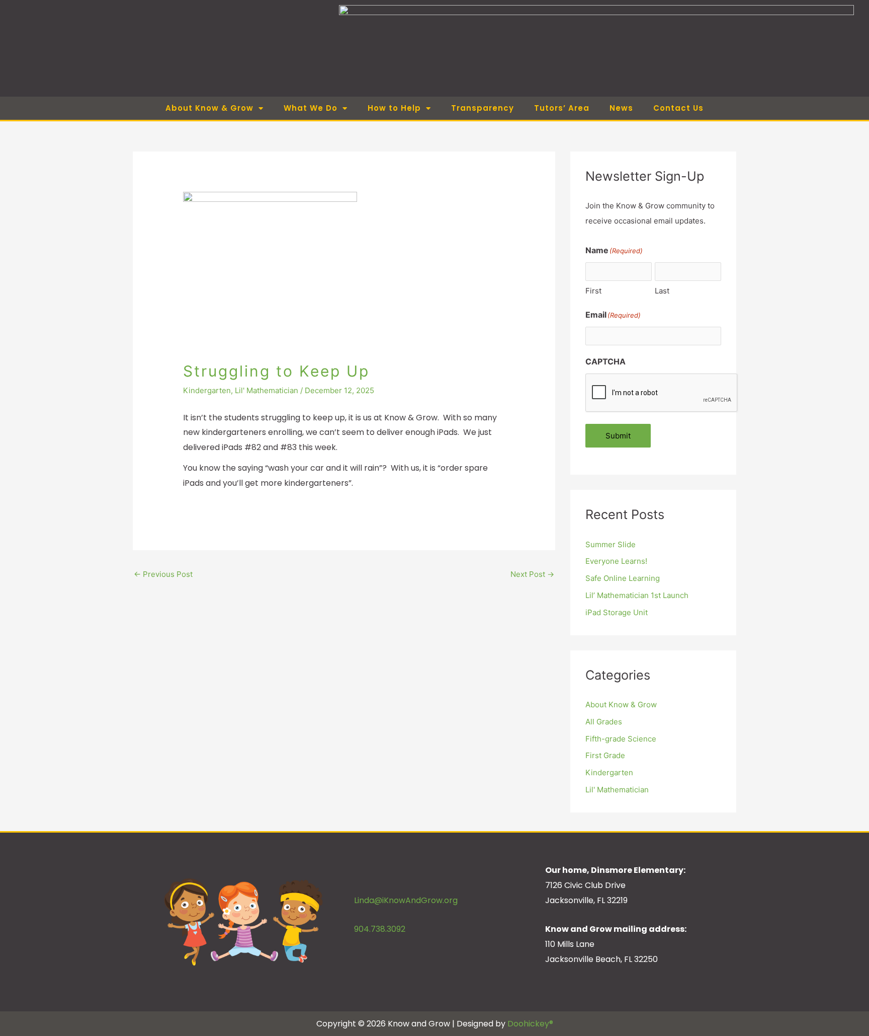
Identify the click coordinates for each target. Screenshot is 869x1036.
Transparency (482, 108)
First (593, 290)
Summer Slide (610, 544)
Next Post (532, 574)
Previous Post (163, 574)
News (621, 108)
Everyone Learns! (616, 561)
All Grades (603, 721)
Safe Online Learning (622, 578)
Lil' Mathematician (266, 390)
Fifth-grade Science (620, 739)
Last (662, 290)
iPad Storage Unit (616, 612)
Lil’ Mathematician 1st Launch (636, 595)
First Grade (605, 755)
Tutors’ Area (561, 108)
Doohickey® (530, 1023)
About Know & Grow (621, 704)
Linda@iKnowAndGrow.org (406, 900)
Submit (618, 435)
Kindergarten (207, 390)
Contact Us (678, 108)
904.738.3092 (379, 929)
